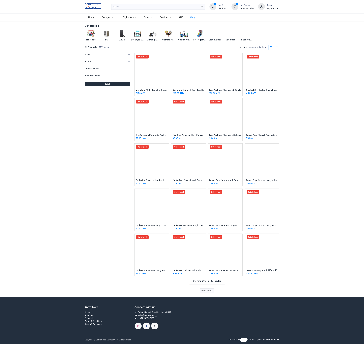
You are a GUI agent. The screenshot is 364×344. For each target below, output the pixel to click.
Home (87, 312)
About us (89, 315)
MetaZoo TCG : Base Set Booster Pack (152, 90)
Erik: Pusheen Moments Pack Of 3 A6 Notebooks (152, 135)
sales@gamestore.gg (147, 315)
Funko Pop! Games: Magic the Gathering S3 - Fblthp (188, 225)
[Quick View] (167, 58)
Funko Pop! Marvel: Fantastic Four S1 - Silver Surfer (262, 135)
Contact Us (89, 318)
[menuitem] (91, 17)
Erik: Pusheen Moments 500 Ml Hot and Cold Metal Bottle (225, 90)
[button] (257, 47)
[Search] (202, 7)
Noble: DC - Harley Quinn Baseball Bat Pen (262, 90)
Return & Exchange (93, 324)
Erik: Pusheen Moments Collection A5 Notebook (225, 135)
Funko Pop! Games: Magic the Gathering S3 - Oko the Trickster (152, 225)
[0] (212, 6)
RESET (107, 83)
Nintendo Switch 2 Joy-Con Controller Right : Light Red (188, 90)
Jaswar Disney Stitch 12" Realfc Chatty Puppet (262, 270)
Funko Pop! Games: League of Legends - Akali (262, 225)
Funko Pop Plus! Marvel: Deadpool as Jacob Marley (225, 180)
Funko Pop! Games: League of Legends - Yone (225, 225)
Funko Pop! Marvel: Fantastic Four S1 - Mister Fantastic (152, 180)
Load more (206, 290)
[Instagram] (138, 326)
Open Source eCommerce (267, 339)
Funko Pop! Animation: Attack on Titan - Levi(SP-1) (225, 270)
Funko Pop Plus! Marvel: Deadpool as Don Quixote (188, 180)
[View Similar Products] (167, 77)
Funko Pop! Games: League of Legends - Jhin (152, 270)
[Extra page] (154, 326)
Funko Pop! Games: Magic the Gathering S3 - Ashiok (262, 180)
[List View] (276, 47)
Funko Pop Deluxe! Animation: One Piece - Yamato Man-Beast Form (188, 270)
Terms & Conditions (93, 321)
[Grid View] (271, 47)
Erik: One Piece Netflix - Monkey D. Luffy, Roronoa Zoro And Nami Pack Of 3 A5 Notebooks (188, 135)
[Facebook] (146, 326)
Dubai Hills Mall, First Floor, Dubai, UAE (154, 312)
